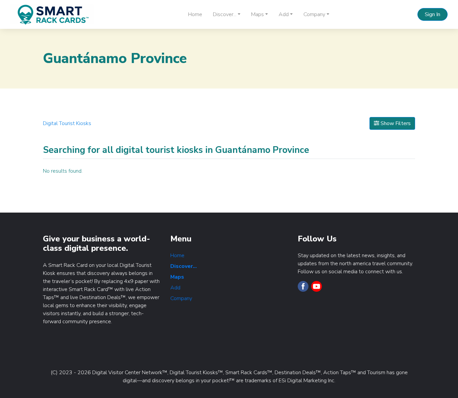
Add (175, 287)
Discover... (183, 266)
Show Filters (395, 123)
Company (181, 298)
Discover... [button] (224, 14)
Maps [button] (257, 14)
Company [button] (314, 14)
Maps (177, 277)
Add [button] (284, 14)
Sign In (432, 14)
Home (195, 14)
